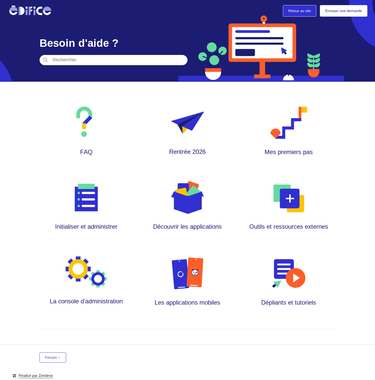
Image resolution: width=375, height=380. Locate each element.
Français (51, 357)
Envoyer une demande (343, 11)
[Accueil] (30, 11)
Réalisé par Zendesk (36, 375)
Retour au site (299, 11)
